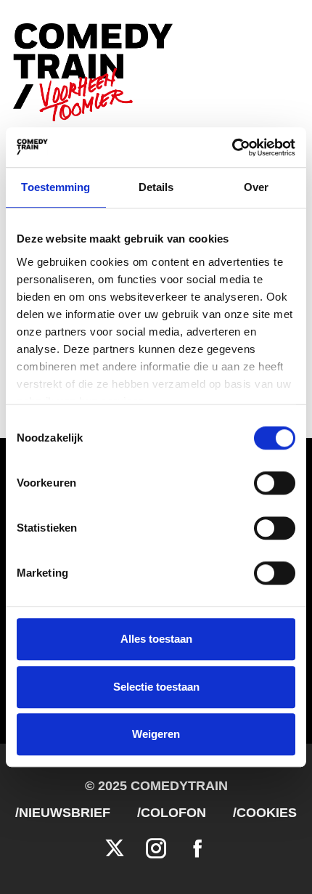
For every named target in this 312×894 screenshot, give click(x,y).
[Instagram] (156, 848)
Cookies (267, 812)
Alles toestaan (156, 639)
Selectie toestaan (156, 686)
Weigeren (156, 734)
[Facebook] (197, 848)
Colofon (173, 812)
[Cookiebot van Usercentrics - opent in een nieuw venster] (231, 147)
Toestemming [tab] (55, 187)
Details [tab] (156, 187)
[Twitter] (114, 848)
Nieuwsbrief (64, 812)
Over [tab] (256, 187)
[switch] (274, 483)
